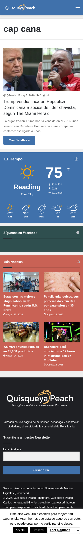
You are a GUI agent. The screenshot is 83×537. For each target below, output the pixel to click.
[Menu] (78, 9)
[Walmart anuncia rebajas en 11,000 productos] (21, 332)
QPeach (11, 95)
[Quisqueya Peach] (20, 7)
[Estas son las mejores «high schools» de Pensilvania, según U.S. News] (21, 282)
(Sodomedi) (22, 493)
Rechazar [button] (38, 530)
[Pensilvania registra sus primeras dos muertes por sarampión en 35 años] (62, 282)
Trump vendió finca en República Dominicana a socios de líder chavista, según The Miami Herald (39, 107)
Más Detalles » (19, 140)
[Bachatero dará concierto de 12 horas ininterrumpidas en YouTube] (62, 332)
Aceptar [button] (20, 530)
